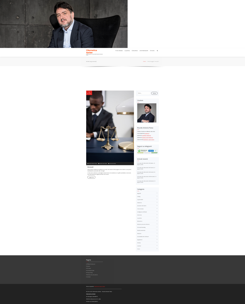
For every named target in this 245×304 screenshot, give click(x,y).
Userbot (139, 246)
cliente (114, 163)
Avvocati (90, 167)
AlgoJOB (139, 193)
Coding (138, 196)
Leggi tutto (91, 177)
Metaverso (139, 221)
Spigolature (139, 239)
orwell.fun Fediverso (146, 135)
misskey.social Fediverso (147, 137)
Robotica (139, 233)
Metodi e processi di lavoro (143, 224)
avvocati (111, 163)
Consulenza (135, 50)
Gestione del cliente (103, 163)
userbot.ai (147, 133)
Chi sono (152, 50)
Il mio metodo (119, 50)
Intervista (139, 215)
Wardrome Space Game (99, 286)
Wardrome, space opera (148, 139)
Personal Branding (141, 227)
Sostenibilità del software (143, 236)
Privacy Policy (90, 272)
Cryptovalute (140, 199)
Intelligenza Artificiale (142, 212)
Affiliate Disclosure (91, 264)
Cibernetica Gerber (91, 51)
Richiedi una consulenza (92, 274)
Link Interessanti (144, 50)
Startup (139, 242)
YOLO (138, 249)
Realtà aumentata (141, 230)
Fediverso (139, 202)
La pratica (127, 50)
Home (144, 61)
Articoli (88, 266)
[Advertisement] (122, 77)
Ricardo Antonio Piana (92, 163)
